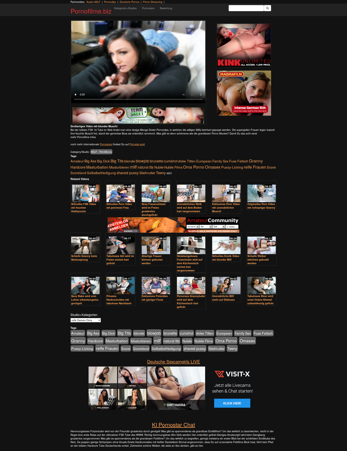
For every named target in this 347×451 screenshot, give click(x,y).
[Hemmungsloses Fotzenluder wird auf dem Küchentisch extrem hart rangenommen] (191, 243)
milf (133, 167)
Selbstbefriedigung (101, 172)
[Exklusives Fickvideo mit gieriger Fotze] (156, 284)
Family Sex (220, 161)
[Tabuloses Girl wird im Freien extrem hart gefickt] (120, 243)
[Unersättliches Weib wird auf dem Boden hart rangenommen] (191, 191)
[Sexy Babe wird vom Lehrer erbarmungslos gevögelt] (85, 284)
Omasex (212, 167)
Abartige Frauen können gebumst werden (152, 259)
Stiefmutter (147, 172)
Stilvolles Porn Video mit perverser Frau (119, 205)
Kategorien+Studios (125, 8)
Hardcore (77, 167)
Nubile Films (173, 167)
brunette (156, 161)
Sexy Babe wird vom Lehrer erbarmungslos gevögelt (84, 299)
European (204, 161)
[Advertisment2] (244, 93)
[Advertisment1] (244, 45)
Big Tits (117, 161)
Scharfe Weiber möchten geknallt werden (258, 259)
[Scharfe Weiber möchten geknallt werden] (261, 243)
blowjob (142, 161)
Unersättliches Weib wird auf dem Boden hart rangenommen (189, 207)
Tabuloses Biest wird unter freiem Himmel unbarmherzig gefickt (260, 299)
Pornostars (148, 8)
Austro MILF (93, 2)
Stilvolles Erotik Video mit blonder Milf (225, 257)
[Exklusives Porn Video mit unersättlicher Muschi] (226, 191)
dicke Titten (187, 160)
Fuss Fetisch (238, 160)
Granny (256, 161)
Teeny (161, 172)
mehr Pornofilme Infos (83, 137)
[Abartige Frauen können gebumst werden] (156, 243)
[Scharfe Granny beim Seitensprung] (85, 243)
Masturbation (97, 167)
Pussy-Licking (232, 167)
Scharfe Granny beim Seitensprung (84, 257)
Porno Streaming (152, 2)
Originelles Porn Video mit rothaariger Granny (261, 205)
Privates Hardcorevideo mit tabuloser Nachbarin (119, 299)
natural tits (146, 167)
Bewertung (166, 8)
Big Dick (103, 160)
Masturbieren (119, 167)
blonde (129, 161)
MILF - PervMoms (101, 152)
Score (271, 167)
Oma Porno (193, 167)
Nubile (159, 167)
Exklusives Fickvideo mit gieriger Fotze (155, 297)
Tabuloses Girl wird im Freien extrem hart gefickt (120, 259)
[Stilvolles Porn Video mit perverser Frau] (120, 191)
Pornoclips (110, 2)
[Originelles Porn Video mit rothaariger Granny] (261, 191)
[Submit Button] (267, 8)
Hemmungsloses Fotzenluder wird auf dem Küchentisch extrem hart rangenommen (189, 263)
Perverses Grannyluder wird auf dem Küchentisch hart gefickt (191, 301)
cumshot (170, 161)
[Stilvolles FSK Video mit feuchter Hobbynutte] (85, 191)
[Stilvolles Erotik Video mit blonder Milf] (226, 243)
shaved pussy (128, 172)
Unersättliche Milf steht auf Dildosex (223, 297)
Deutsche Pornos (129, 2)
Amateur (77, 160)
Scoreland (78, 172)
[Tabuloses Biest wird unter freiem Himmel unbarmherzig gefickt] (261, 284)
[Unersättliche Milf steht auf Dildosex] (226, 284)
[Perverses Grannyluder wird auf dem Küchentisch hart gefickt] (191, 284)
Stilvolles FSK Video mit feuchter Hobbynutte (83, 207)
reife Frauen (255, 167)
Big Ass (90, 161)
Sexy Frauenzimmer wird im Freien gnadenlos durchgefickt (154, 209)
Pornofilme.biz (91, 10)
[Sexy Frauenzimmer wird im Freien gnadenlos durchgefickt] (156, 191)
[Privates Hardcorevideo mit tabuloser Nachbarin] (120, 284)
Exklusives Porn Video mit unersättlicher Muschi (226, 207)
